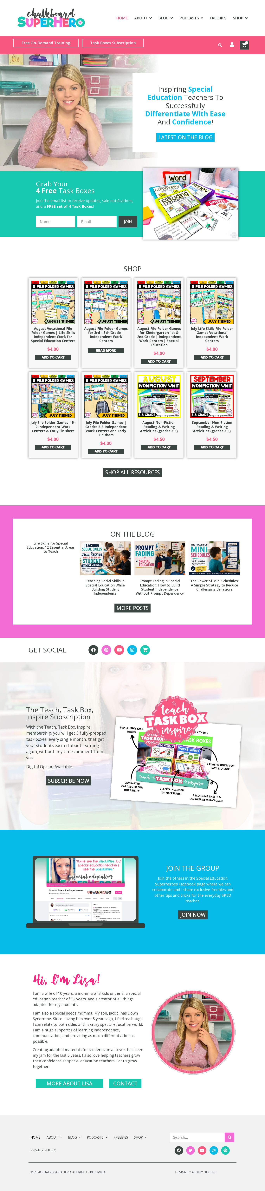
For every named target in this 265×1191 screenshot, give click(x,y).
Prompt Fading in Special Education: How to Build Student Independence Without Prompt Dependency (160, 587)
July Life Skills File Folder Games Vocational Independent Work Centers (212, 334)
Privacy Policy (43, 1150)
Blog (163, 18)
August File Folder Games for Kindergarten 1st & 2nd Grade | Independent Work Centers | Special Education (159, 336)
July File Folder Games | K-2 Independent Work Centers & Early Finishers (53, 426)
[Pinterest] (106, 650)
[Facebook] (93, 650)
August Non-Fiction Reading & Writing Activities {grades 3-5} (159, 426)
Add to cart (53, 357)
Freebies (218, 18)
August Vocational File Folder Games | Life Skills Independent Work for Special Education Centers (53, 334)
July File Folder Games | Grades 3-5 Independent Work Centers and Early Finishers (106, 428)
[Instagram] (132, 650)
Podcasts (189, 18)
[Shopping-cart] (145, 650)
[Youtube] (119, 650)
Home (122, 18)
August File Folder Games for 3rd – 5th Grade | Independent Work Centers (106, 334)
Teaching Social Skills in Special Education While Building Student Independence (105, 587)
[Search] (229, 1137)
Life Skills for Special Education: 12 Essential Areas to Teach (51, 547)
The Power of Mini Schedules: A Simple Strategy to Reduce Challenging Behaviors (214, 585)
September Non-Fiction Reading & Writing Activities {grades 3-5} (212, 426)
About (140, 18)
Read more (106, 350)
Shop (238, 18)
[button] (220, 45)
